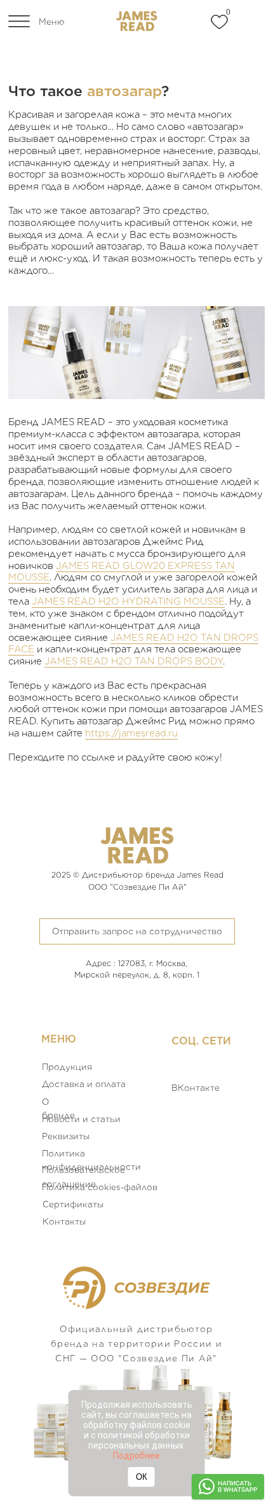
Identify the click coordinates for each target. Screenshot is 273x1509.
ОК (141, 1477)
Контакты (64, 1221)
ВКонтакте (195, 1088)
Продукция (67, 1067)
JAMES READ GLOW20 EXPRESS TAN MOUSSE (121, 572)
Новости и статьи (81, 1119)
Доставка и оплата (84, 1084)
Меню (51, 22)
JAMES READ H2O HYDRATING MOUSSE (128, 601)
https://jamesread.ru (131, 733)
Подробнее (136, 1455)
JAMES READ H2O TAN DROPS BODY (133, 661)
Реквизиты (66, 1136)
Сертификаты (73, 1204)
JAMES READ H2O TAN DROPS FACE (133, 644)
